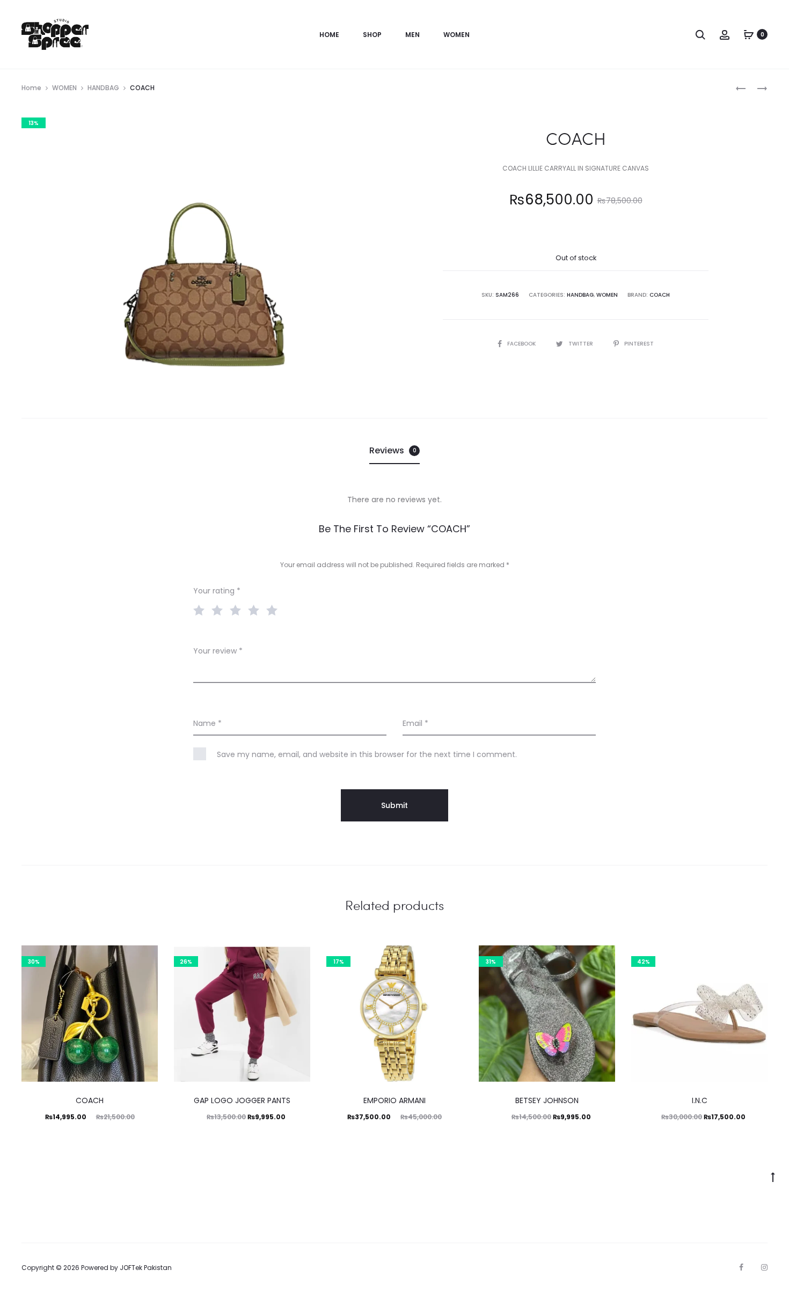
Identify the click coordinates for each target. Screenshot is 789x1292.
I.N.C (699, 1100)
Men (412, 34)
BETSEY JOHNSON (547, 1100)
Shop (372, 34)
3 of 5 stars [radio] (238, 609)
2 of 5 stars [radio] (219, 609)
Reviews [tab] (393, 450)
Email (415, 723)
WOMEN (64, 87)
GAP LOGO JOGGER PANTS (242, 1100)
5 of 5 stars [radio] (274, 609)
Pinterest (639, 344)
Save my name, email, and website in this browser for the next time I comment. (367, 754)
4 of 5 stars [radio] (256, 609)
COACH (659, 295)
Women (456, 34)
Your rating (216, 590)
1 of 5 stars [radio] (201, 609)
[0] (748, 34)
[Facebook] (741, 1267)
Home (329, 34)
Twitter (581, 344)
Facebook (522, 344)
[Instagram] (764, 1267)
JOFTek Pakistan (146, 1267)
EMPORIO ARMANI (394, 1100)
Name (207, 723)
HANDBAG (103, 87)
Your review (218, 650)
